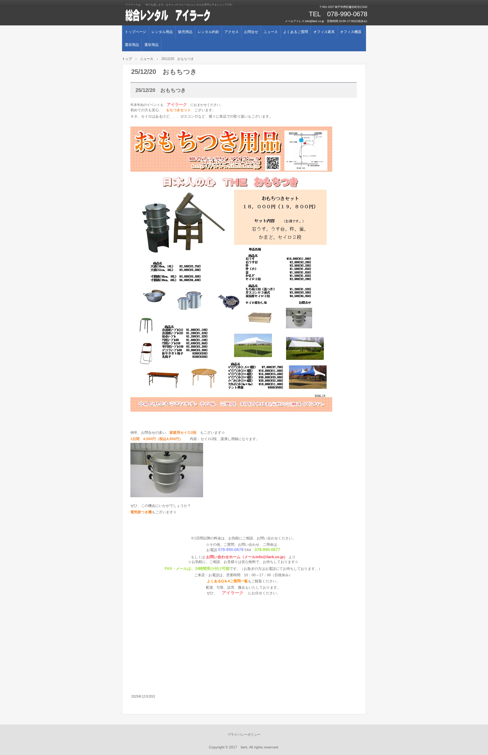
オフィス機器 (350, 32)
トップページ (135, 32)
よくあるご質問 (295, 32)
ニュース (271, 32)
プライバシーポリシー (244, 734)
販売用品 (185, 32)
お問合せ (251, 32)
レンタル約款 (208, 32)
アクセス (231, 32)
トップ (127, 59)
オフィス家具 (324, 32)
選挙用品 (132, 45)
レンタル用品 (162, 32)
